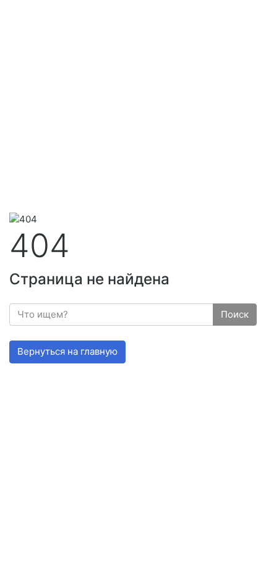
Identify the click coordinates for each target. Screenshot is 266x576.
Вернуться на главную (67, 351)
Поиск (235, 314)
